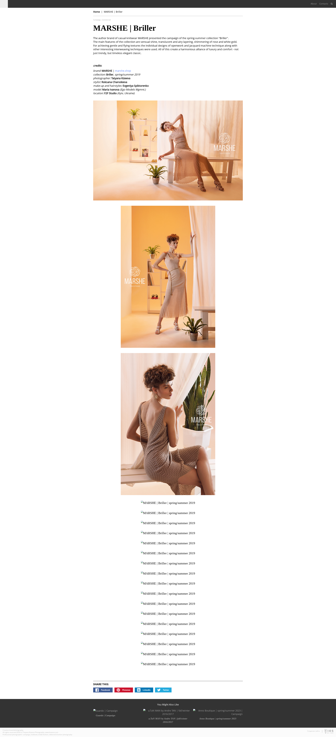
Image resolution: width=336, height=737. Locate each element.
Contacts (323, 3)
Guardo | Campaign (105, 715)
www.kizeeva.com (51, 732)
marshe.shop (123, 70)
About (314, 3)
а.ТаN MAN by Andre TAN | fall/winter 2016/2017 (168, 720)
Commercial (106, 20)
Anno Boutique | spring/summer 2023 (217, 718)
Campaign (97, 20)
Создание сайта (313, 731)
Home (96, 11)
